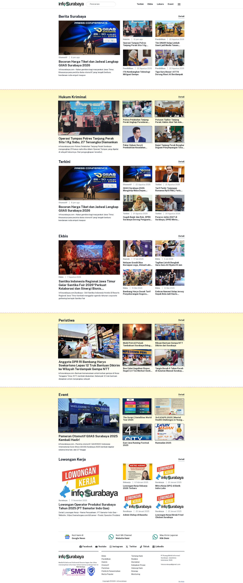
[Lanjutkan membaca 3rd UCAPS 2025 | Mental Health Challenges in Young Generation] (170, 407)
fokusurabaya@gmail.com (170, 564)
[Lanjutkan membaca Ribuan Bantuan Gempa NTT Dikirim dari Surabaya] (170, 332)
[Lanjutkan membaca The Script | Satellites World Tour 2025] (137, 407)
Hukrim (126, 39)
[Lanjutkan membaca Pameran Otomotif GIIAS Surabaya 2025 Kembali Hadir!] (89, 416)
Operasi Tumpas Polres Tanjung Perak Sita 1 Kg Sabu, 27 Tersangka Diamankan (134, 44)
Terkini (140, 4)
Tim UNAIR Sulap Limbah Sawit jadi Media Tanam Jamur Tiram (167, 44)
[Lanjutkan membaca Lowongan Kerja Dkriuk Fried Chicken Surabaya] (170, 500)
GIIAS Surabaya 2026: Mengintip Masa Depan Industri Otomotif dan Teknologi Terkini (134, 189)
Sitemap (134, 571)
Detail (181, 16)
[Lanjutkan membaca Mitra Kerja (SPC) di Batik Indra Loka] (170, 471)
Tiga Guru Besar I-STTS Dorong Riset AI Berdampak (169, 73)
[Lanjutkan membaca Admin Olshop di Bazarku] (137, 500)
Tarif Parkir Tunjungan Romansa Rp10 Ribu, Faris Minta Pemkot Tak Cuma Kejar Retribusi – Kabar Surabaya (168, 189)
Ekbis (150, 4)
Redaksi (134, 559)
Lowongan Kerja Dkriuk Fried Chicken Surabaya (169, 516)
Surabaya (63, 500)
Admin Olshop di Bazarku (135, 515)
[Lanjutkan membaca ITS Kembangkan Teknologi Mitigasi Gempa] (137, 57)
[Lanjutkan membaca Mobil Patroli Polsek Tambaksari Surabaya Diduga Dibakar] (137, 332)
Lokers (160, 4)
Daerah (126, 259)
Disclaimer (135, 562)
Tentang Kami (137, 556)
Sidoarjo (127, 482)
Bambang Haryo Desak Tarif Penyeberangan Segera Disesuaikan (137, 292)
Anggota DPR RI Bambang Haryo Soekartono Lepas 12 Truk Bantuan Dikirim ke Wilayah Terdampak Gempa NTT (89, 365)
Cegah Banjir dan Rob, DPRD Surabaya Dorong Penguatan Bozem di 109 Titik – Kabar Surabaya (137, 218)
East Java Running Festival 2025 (136, 444)
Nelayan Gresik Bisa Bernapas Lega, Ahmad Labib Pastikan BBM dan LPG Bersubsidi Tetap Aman (137, 263)
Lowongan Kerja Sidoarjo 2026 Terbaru (135, 487)
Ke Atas (181, 581)
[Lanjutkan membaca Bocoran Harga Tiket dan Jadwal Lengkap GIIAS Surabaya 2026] (89, 37)
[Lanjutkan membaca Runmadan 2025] (170, 432)
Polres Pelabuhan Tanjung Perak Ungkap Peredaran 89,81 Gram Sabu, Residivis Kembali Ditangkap (136, 121)
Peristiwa (105, 568)
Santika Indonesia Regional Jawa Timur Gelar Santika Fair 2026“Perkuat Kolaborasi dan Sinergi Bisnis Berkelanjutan (87, 284)
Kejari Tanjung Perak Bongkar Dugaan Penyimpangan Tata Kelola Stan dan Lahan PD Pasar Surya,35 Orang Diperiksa (169, 146)
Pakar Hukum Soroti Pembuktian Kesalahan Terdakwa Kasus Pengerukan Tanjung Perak (137, 146)
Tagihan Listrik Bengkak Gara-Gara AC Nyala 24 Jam (168, 263)
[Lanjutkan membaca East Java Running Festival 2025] (137, 432)
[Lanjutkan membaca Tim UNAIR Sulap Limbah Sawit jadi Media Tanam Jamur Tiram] (170, 28)
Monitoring (135, 574)
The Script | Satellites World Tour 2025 (137, 418)
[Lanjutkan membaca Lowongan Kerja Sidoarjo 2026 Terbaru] (137, 471)
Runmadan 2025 (163, 443)
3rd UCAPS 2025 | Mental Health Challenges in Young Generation (168, 418)
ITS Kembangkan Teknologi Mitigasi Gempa (136, 73)
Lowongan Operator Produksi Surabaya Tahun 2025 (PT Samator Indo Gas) (87, 506)
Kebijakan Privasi (138, 565)
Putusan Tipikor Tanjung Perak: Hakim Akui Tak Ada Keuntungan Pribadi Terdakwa (168, 121)
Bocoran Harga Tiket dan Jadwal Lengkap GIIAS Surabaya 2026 (88, 63)
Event (171, 4)
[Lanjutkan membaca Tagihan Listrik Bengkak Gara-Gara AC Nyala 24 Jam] (170, 248)
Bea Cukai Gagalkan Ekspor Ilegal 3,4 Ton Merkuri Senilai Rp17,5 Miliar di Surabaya (137, 369)
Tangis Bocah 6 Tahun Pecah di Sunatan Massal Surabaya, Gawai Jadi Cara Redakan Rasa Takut (169, 369)
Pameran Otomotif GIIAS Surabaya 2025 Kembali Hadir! (88, 438)
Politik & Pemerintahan (111, 571)
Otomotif (63, 57)
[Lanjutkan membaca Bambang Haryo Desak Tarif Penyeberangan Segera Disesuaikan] (137, 277)
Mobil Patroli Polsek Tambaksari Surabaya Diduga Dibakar (137, 344)
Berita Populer (107, 574)
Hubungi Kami (137, 568)
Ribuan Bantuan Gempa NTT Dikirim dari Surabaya (169, 344)
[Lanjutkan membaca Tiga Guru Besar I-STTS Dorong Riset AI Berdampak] (170, 57)
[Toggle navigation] (179, 4)
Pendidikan (160, 39)
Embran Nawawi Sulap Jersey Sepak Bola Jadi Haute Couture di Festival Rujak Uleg (169, 292)
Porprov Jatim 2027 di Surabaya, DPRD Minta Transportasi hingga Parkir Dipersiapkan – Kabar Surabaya (168, 218)
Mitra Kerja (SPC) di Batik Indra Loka (167, 487)
